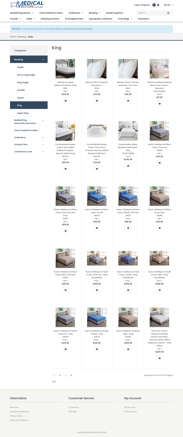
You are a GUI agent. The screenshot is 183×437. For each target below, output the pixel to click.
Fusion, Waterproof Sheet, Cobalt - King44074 (97, 334)
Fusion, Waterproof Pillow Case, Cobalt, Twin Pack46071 (128, 212)
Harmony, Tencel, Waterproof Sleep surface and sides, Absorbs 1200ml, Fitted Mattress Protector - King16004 (159, 338)
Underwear (20, 137)
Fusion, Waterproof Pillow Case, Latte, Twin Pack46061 (65, 274)
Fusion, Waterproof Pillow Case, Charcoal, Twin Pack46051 (65, 214)
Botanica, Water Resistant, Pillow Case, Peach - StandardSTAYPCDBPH (159, 86)
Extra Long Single (26, 74)
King (30, 36)
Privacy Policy (16, 416)
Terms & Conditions (19, 420)
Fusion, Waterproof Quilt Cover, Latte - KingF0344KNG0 (159, 274)
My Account (129, 407)
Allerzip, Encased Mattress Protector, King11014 (65, 85)
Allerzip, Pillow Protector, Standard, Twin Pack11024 (128, 85)
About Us (14, 407)
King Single (23, 82)
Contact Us (74, 407)
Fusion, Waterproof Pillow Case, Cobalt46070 (96, 212)
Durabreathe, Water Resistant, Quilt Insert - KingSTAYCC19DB (128, 149)
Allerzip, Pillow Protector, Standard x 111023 (96, 85)
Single (20, 67)
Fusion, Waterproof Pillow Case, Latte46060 (159, 212)
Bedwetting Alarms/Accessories (25, 122)
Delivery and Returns (19, 411)
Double (21, 90)
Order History (130, 411)
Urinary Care (20, 144)
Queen (20, 97)
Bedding (22, 36)
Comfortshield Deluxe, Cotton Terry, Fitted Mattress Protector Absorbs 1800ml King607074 (65, 150)
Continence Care (23, 151)
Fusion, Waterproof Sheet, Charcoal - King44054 (65, 334)
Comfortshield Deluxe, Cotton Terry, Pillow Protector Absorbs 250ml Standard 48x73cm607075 (96, 150)
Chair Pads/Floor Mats (26, 130)
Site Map (73, 411)
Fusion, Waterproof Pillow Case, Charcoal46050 (159, 147)
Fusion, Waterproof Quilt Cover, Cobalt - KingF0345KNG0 (128, 274)
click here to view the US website (77, 28)
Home (13, 36)
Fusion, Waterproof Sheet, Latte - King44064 (128, 334)
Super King (22, 113)
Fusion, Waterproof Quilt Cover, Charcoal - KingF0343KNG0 (97, 274)
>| (71, 375)
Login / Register (142, 5)
